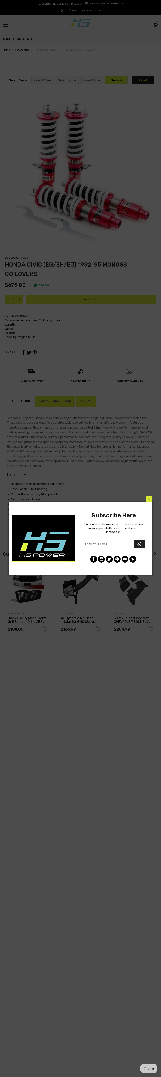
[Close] (149, 499)
